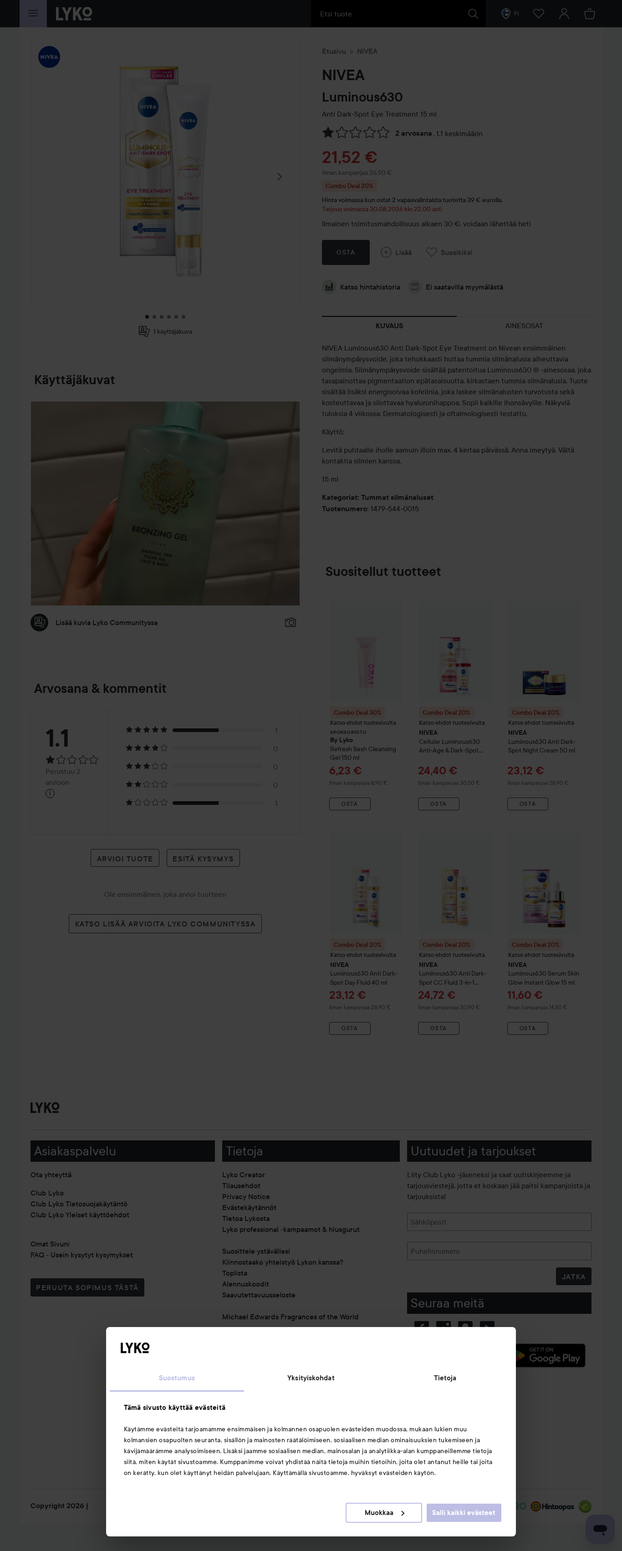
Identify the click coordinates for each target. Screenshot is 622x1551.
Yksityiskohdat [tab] (310, 1378)
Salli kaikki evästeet (463, 1513)
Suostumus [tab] (177, 1378)
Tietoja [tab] (445, 1378)
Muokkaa (379, 1513)
